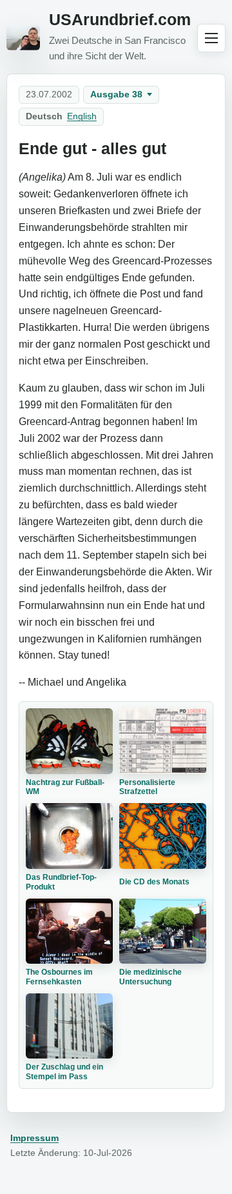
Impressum (34, 1138)
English (82, 116)
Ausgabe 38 (116, 94)
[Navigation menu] (211, 38)
